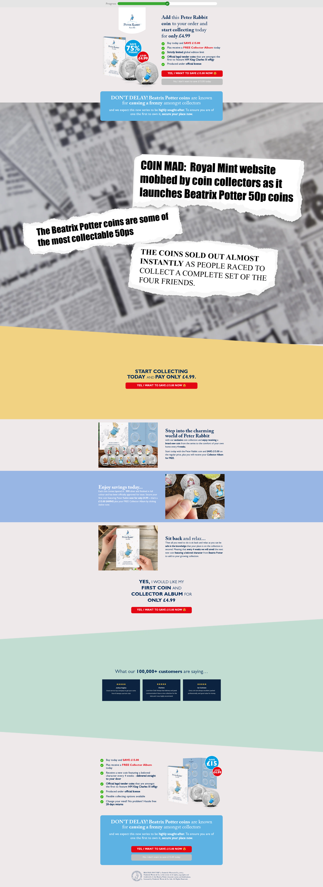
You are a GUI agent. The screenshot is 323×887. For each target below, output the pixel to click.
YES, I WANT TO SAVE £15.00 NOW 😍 (192, 73)
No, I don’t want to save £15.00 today (192, 82)
